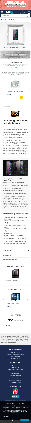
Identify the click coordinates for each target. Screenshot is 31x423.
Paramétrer (7, 420)
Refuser (6, 416)
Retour (5, 19)
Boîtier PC (11, 19)
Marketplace (15, 367)
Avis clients (17, 352)
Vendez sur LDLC (15, 364)
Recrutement (15, 365)
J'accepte (25, 420)
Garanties (11, 380)
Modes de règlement (15, 378)
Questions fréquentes (15, 375)
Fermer (15, 9)
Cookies (22, 354)
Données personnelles (13, 354)
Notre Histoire (15, 351)
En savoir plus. (15, 413)
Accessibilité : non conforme (15, 369)
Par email (15, 396)
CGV (12, 352)
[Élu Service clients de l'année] (16, 393)
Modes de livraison (15, 377)
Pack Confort (18, 380)
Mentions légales (15, 358)
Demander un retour (15, 382)
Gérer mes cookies (15, 356)
